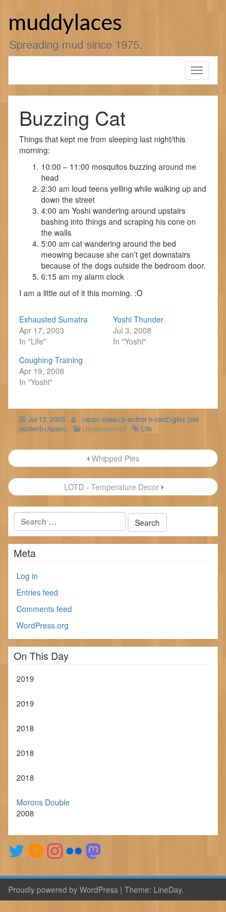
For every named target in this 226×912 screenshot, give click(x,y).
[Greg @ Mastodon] (93, 849)
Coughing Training (51, 359)
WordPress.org (42, 625)
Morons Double (43, 802)
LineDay (168, 889)
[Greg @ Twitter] (16, 849)
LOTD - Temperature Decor (111, 486)
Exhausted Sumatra (53, 319)
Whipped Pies (114, 458)
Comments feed (44, 608)
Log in (27, 575)
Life (146, 428)
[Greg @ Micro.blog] (35, 849)
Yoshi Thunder (138, 319)
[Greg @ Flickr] (74, 849)
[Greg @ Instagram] (55, 849)
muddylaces (65, 24)
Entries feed (37, 592)
